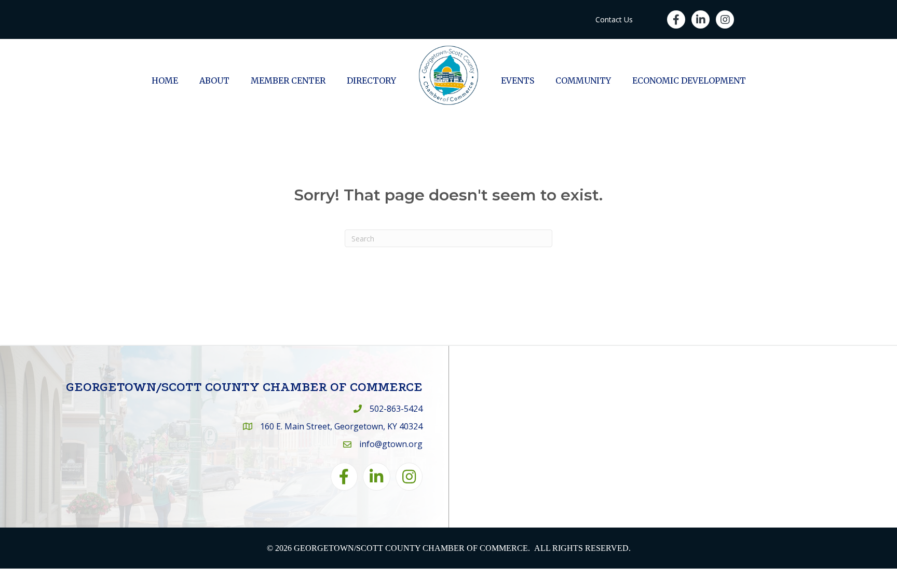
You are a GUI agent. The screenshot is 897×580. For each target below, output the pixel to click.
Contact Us (614, 19)
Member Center (288, 80)
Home (165, 80)
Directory (371, 80)
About (214, 80)
